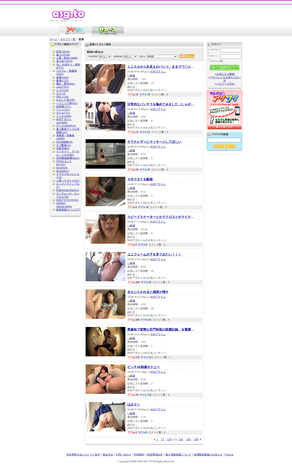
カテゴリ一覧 (68, 39)
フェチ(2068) (63, 116)
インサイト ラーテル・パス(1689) (67, 153)
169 (196, 439)
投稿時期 (117, 56)
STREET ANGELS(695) (64, 205)
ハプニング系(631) (66, 103)
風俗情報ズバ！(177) (68, 209)
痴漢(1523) (62, 80)
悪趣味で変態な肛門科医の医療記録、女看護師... (161, 329)
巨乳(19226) (63, 51)
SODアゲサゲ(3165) (67, 199)
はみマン (133, 404)
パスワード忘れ (226, 83)
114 (169, 439)
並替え (142, 56)
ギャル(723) (63, 112)
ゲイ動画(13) (63, 145)
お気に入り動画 (226, 73)
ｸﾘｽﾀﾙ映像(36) (64, 141)
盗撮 (132, 75)
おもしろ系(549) (65, 99)
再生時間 (93, 56)
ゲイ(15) (61, 93)
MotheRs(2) (62, 170)
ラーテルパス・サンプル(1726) (67, 195)
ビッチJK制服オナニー (143, 367)
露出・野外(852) (65, 83)
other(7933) (62, 86)
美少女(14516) (64, 61)
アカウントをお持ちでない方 (225, 79)
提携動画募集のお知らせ (208, 454)
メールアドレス (213, 51)
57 (162, 439)
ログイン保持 (217, 61)
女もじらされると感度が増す (148, 292)
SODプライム (158, 71)
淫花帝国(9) (63, 148)
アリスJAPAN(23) (66, 125)
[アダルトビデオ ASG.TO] (69, 18)
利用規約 (139, 454)
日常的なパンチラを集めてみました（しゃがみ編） (161, 104)
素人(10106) (63, 54)
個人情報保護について (178, 454)
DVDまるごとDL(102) (64, 163)
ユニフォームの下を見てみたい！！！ (154, 254)
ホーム (53, 39)
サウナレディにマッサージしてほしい (154, 141)
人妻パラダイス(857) (68, 180)
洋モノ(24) (62, 96)
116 (181, 439)
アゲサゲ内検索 (220, 134)
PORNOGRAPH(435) (67, 190)
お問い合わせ (123, 454)
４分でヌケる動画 (140, 179)
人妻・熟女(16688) (67, 57)
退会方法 (108, 454)
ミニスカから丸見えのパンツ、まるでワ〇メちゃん (161, 66)
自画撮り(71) (63, 106)
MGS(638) (62, 167)
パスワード (212, 56)
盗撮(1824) (62, 77)
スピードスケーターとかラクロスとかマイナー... (161, 216)
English (229, 454)
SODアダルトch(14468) (64, 121)
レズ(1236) (62, 90)
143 (188, 439)
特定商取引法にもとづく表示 (83, 454)
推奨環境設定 (155, 454)
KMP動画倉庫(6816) (67, 158)
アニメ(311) (63, 109)
